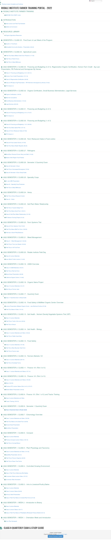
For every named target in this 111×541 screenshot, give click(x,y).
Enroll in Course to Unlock (55, 536)
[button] (5, 4)
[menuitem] (0, 2)
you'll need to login (62, 534)
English (93, 1)
